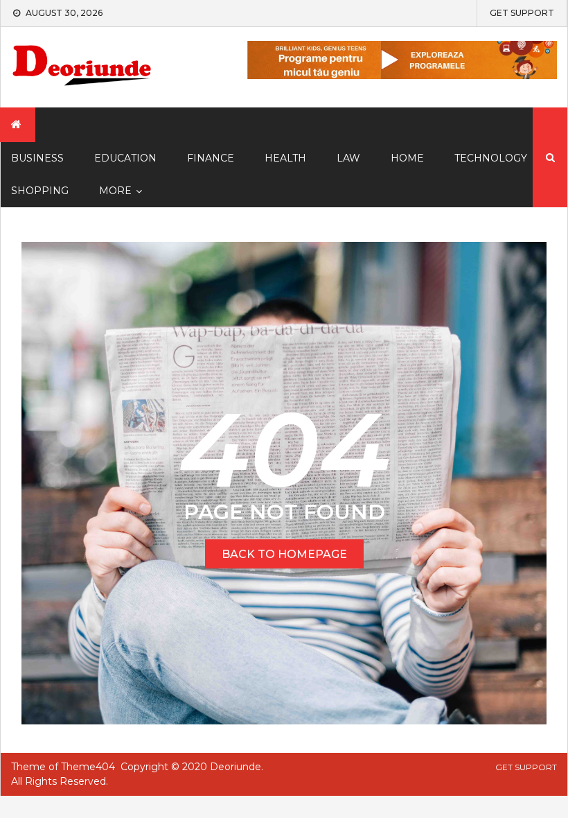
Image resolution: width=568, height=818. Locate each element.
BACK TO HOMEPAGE (284, 554)
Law (348, 158)
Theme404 (88, 766)
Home (407, 158)
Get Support (522, 13)
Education (125, 158)
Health (285, 158)
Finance (210, 158)
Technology (490, 158)
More (115, 190)
